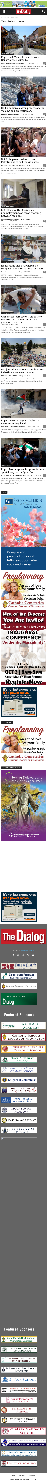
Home (2, 17)
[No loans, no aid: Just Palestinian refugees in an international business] (23, 248)
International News (8, 53)
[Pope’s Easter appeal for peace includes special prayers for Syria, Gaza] (23, 452)
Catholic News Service (9, 165)
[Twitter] (28, 955)
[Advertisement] (23, 866)
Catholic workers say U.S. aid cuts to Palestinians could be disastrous (21, 318)
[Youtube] (33, 955)
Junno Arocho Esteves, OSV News (12, 63)
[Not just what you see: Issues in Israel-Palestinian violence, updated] (23, 352)
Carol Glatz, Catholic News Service (13, 426)
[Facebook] (13, 955)
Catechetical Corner (8, 104)
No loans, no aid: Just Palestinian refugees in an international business (22, 267)
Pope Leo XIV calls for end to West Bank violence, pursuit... (20, 58)
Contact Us (31, 1476)
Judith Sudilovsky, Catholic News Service (15, 219)
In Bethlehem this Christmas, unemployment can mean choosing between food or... (21, 213)
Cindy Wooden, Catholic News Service (14, 475)
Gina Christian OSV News (10, 114)
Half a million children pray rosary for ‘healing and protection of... (22, 109)
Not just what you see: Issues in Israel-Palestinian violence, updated (22, 371)
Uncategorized (6, 366)
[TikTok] (23, 955)
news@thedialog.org (28, 950)
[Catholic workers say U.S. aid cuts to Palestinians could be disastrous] (23, 299)
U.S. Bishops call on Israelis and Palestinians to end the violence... (20, 161)
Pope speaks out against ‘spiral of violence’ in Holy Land (20, 422)
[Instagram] (18, 955)
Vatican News (6, 417)
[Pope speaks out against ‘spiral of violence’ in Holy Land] (23, 403)
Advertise (22, 1476)
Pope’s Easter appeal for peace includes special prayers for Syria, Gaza (23, 471)
